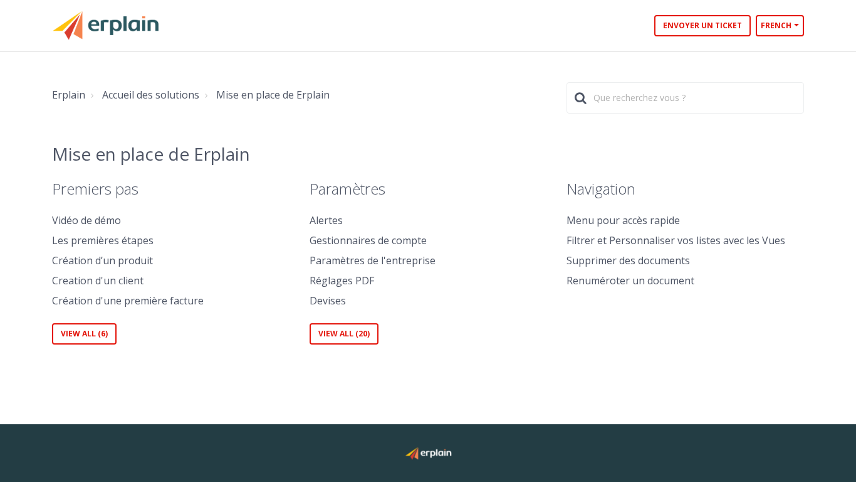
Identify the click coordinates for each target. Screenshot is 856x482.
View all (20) (344, 333)
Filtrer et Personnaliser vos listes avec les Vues (675, 240)
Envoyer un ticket (702, 25)
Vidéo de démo (86, 220)
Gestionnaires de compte (368, 240)
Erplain (68, 95)
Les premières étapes (103, 240)
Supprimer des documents (628, 260)
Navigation (600, 188)
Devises (328, 301)
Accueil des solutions (150, 95)
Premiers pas (95, 188)
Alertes (326, 220)
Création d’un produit (102, 260)
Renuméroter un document (630, 280)
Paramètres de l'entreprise (373, 260)
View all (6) (84, 333)
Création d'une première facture (128, 301)
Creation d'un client (98, 280)
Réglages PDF (342, 280)
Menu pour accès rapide (623, 220)
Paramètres (347, 188)
